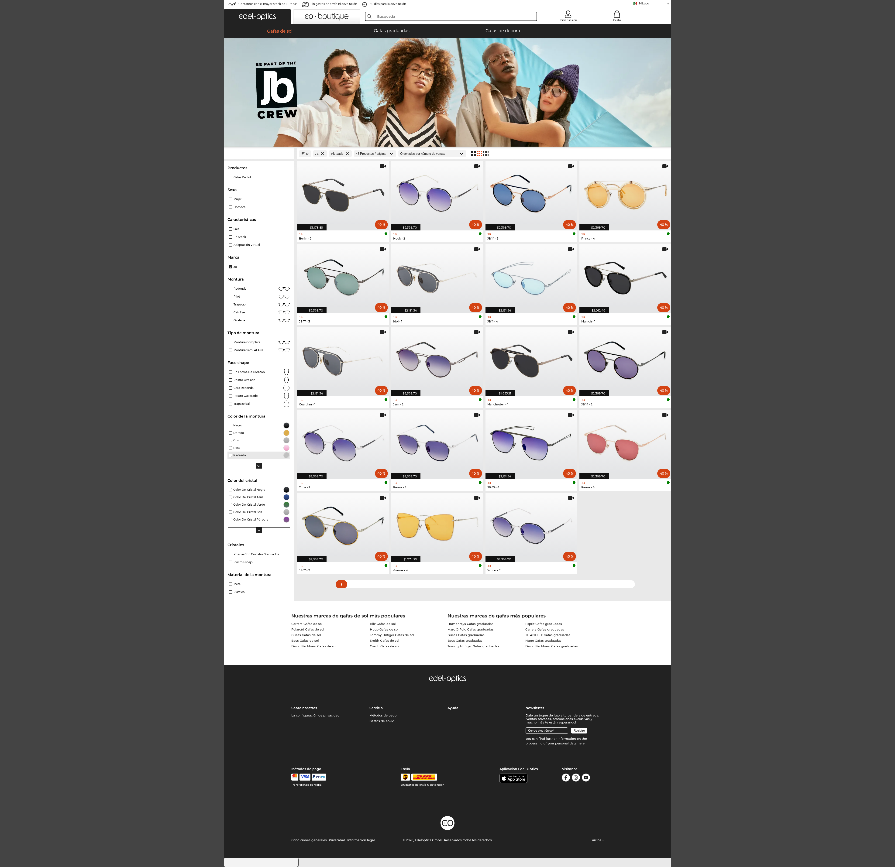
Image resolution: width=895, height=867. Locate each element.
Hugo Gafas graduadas (543, 640)
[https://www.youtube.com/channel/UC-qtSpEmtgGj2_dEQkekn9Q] (586, 778)
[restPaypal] (319, 777)
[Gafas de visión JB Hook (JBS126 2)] (437, 193)
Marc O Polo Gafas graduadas (471, 629)
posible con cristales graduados (256, 554)
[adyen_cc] (294, 777)
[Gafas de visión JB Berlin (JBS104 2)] (343, 193)
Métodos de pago (382, 715)
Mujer (237, 199)
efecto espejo (243, 562)
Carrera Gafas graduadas (544, 629)
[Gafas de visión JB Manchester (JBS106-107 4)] (531, 359)
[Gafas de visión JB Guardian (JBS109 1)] (343, 359)
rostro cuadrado (246, 396)
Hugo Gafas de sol (384, 629)
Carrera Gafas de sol (307, 624)
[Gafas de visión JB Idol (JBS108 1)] (437, 276)
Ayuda (453, 708)
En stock (240, 237)
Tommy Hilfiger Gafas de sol (392, 635)
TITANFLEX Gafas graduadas (547, 635)
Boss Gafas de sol (305, 640)
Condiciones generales (309, 840)
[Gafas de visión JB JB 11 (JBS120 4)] (531, 276)
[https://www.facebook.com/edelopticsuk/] (566, 778)
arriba (597, 840)
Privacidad (337, 840)
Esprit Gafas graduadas (543, 624)
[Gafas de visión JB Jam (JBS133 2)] (437, 359)
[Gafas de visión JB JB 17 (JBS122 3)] (343, 276)
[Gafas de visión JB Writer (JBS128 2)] (531, 525)
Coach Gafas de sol (384, 646)
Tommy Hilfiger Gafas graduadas (473, 646)
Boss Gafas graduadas (465, 640)
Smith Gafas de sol (384, 640)
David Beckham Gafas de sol (313, 646)
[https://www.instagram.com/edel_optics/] (576, 778)
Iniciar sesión (568, 20)
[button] (257, 16)
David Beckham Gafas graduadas (551, 646)
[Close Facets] (259, 153)
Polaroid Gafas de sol (307, 629)
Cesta (617, 20)
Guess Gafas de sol (306, 635)
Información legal (361, 840)
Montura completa (247, 342)
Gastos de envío (381, 721)
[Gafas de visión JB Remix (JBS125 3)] (625, 442)
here (581, 743)
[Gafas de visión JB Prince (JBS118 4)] (625, 193)
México (644, 3)
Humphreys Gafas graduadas (470, 624)
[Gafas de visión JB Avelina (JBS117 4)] (437, 525)
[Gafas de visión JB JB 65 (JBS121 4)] (531, 442)
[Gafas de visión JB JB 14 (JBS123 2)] (625, 359)
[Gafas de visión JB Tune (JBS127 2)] (343, 442)
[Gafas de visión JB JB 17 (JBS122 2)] (343, 525)
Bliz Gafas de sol (383, 624)
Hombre (239, 207)
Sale (236, 229)
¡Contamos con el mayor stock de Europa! (267, 4)
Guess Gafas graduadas (466, 635)
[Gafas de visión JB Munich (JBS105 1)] (625, 276)
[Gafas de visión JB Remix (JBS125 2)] (437, 442)
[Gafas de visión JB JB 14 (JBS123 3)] (531, 193)
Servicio (376, 708)
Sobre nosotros (304, 708)
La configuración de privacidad (315, 715)
